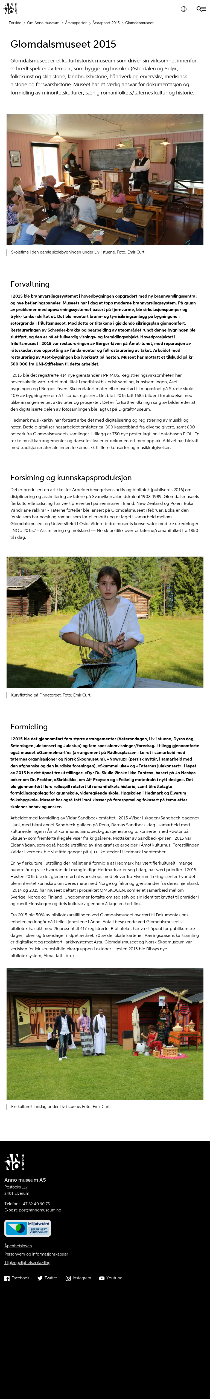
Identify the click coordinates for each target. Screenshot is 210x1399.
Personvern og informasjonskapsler (36, 1254)
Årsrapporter (76, 23)
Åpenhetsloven (18, 1246)
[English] (183, 8)
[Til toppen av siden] (201, 1393)
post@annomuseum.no (40, 1210)
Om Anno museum (43, 23)
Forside (15, 23)
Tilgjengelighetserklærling (27, 1263)
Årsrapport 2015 (105, 23)
